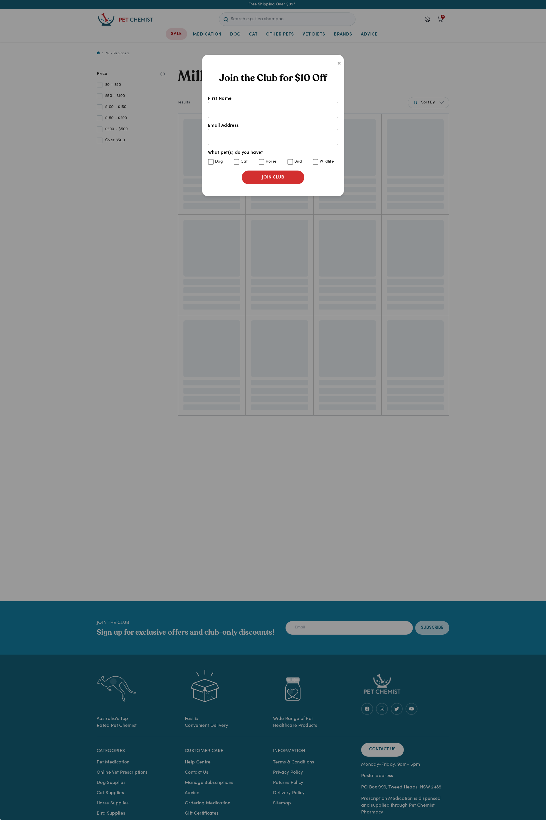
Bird (298, 162)
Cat (244, 162)
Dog (219, 162)
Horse (271, 162)
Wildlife (327, 162)
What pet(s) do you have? (271, 157)
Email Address (223, 125)
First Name (219, 98)
